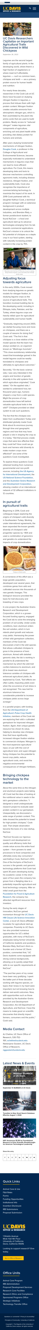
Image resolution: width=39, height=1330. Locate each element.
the (21, 471)
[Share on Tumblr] (23, 1157)
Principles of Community (12, 1320)
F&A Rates (7, 1192)
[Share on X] (8, 1157)
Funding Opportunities (13, 1199)
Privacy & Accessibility (27, 1317)
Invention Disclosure (12, 1205)
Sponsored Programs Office (15, 1297)
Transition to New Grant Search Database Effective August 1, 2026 (19, 1114)
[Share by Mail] (34, 1157)
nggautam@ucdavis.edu (14, 1050)
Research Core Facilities (14, 1290)
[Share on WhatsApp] (12, 1157)
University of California (27, 1320)
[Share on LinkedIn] (19, 1157)
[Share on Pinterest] (16, 1157)
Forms (6, 1195)
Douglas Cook (9, 149)
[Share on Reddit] (30, 1157)
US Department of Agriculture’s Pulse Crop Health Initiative (17, 713)
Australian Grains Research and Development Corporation (19, 482)
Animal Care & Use (11, 1189)
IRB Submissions (10, 1209)
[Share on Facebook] (5, 1157)
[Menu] (33, 8)
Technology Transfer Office (15, 1304)
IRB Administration (11, 1283)
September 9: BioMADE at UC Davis (16, 1088)
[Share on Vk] (27, 1157)
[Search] (29, 8)
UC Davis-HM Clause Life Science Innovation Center (19, 917)
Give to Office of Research (13, 1258)
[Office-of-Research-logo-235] (16, 8)
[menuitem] (7, 2)
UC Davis (7, 2)
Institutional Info (10, 1202)
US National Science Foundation (18, 477)
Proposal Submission (12, 1212)
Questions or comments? (12, 1317)
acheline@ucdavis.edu (17, 1040)
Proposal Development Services (17, 1287)
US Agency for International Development (18, 473)
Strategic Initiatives (11, 1300)
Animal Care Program (13, 1280)
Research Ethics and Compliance (18, 1294)
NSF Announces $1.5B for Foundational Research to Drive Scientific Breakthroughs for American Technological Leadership (19, 1142)
